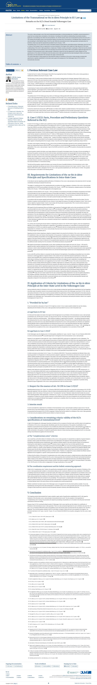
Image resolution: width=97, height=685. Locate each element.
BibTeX (18, 70)
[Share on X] (81, 18)
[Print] (48, 683)
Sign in (15, 683)
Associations (47, 10)
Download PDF (11, 70)
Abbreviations (56, 666)
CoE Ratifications (18, 666)
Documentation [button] (33, 10)
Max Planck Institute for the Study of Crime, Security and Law (76, 675)
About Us (53, 10)
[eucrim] (9, 10)
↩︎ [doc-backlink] (53, 516)
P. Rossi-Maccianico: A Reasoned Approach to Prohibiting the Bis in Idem (15, 108)
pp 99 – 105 (57, 28)
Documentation (10, 677)
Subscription (74, 666)
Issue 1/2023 (50, 28)
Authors (41, 10)
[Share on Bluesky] (83, 18)
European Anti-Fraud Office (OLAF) (84, 678)
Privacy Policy (88, 683)
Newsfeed (67, 666)
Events (18, 10)
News (14, 10)
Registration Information (80, 683)
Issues (27, 10)
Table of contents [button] (12, 64)
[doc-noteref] (63, 80)
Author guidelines (47, 666)
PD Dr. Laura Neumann (49, 25)
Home (7, 674)
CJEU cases (9, 666)
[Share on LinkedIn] (85, 18)
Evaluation (38, 666)
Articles (23, 10)
